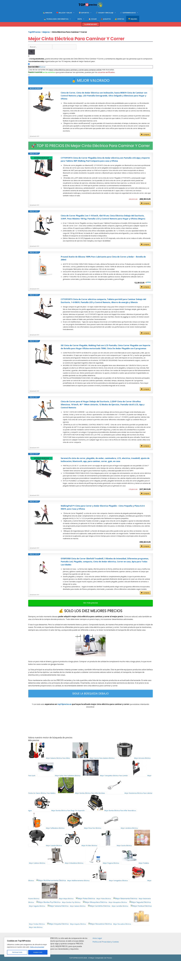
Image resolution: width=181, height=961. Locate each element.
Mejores (46, 32)
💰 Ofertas (119, 19)
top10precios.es (64, 704)
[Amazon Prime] (148, 282)
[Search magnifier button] (31, 52)
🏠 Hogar (93, 19)
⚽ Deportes (84, 13)
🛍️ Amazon (47, 13)
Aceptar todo (37, 952)
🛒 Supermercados (128, 13)
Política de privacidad (37, 947)
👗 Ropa (78, 19)
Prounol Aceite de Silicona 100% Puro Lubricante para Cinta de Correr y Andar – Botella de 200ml (103, 258)
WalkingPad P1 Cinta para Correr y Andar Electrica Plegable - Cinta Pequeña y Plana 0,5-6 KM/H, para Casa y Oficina (103, 507)
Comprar (146, 134)
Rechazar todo (17, 952)
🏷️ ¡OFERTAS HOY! (90, 24)
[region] (27, 947)
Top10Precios (34, 32)
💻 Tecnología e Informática (56, 19)
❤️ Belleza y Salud (64, 13)
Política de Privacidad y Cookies (106, 942)
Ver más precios (90, 603)
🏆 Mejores (132, 19)
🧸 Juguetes (106, 19)
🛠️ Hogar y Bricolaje (104, 13)
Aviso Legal (97, 938)
